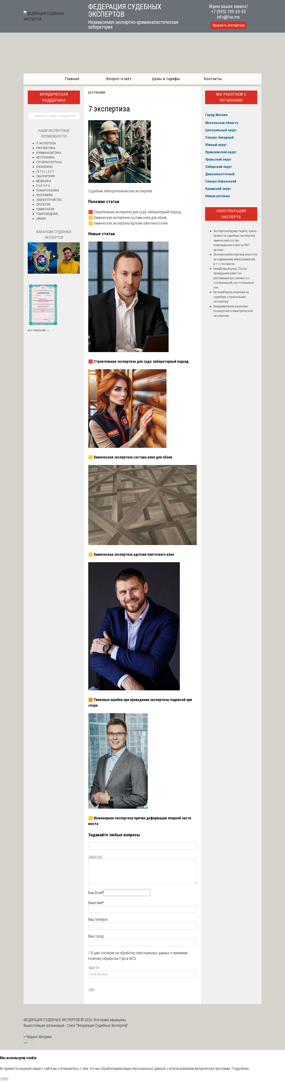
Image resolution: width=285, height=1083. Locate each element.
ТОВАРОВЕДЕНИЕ (47, 214)
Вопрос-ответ (119, 78)
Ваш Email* (96, 892)
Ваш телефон (97, 919)
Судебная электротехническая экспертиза (120, 191)
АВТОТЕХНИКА (45, 157)
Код (100, 857)
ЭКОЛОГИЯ (43, 204)
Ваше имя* (96, 902)
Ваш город (96, 936)
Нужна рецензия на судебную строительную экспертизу (231, 296)
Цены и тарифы (166, 78)
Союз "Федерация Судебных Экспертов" (97, 1025)
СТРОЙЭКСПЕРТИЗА (49, 162)
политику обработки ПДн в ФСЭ (112, 958)
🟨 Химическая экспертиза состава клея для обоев (127, 217)
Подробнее (240, 1068)
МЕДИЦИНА (43, 181)
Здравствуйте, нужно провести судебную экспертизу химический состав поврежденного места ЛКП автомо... (235, 240)
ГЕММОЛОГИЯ (45, 209)
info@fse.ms (228, 17)
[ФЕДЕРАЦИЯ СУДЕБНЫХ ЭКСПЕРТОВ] (51, 19)
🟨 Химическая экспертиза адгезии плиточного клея (128, 223)
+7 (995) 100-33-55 (228, 11)
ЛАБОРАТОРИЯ (45, 176)
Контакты (213, 78)
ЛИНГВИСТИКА (45, 148)
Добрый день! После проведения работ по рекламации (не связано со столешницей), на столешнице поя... (233, 278)
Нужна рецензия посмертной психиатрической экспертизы (233, 311)
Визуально (93, 857)
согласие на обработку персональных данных (135, 953)
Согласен (4, 1079)
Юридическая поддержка (54, 97)
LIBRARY (41, 219)
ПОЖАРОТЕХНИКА (47, 190)
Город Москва (216, 115)
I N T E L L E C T (45, 172)
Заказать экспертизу (228, 25)
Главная (72, 78)
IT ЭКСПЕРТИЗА (46, 143)
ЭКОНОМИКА (44, 195)
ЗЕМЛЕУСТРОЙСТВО (49, 200)
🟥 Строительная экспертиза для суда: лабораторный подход (134, 212)
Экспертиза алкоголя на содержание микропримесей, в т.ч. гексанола (235, 259)
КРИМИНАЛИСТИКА (48, 153)
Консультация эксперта (231, 213)
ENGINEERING (44, 167)
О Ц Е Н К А (43, 186)
